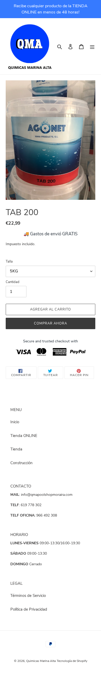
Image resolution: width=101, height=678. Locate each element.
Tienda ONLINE (23, 435)
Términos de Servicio (28, 595)
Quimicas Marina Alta (41, 661)
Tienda (16, 449)
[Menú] (92, 46)
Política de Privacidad (28, 609)
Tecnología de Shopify (72, 661)
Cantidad (12, 282)
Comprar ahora (50, 323)
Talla (9, 261)
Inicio (14, 422)
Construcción (21, 462)
